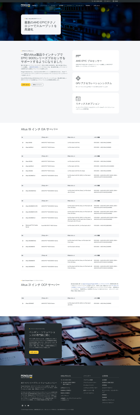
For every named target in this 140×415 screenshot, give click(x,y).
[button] (116, 1)
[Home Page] (25, 5)
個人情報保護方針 (61, 409)
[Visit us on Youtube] (28, 405)
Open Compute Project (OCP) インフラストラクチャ (96, 284)
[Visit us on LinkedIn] (22, 405)
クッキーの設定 (70, 409)
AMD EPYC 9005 (33, 67)
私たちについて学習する (50, 409)
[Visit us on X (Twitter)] (25, 405)
